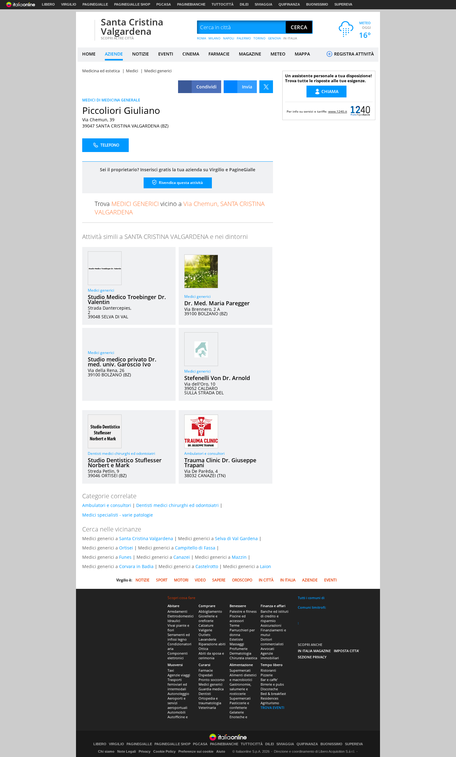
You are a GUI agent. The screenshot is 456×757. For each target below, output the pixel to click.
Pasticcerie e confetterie (239, 705)
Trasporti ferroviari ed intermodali (177, 684)
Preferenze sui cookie (195, 751)
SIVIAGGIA (263, 4)
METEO (277, 54)
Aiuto (220, 751)
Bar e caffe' (269, 679)
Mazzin (239, 557)
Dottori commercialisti (272, 641)
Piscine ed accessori (238, 618)
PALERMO (244, 38)
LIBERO (48, 4)
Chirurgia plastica (243, 658)
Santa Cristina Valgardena (132, 27)
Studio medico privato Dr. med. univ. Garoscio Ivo (122, 362)
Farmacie (206, 670)
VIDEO (200, 580)
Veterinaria (207, 707)
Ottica (203, 648)
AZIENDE (114, 54)
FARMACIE (219, 54)
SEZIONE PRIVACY (312, 657)
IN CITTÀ (266, 580)
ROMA (201, 38)
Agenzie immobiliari (270, 655)
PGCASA (163, 4)
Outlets (204, 634)
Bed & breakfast (273, 693)
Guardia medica (211, 689)
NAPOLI (228, 38)
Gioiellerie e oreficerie (208, 618)
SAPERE (219, 580)
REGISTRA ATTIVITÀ (353, 54)
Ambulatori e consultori (204, 453)
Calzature (206, 625)
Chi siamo (106, 751)
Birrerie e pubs (272, 684)
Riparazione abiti (212, 644)
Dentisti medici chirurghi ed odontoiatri (121, 453)
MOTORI (181, 580)
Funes (125, 557)
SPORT (162, 580)
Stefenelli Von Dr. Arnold (217, 378)
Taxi (171, 670)
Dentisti (205, 693)
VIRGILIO (68, 4)
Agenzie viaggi (179, 675)
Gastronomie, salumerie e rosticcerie (240, 689)
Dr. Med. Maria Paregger (217, 303)
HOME (89, 54)
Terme (234, 625)
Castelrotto (206, 566)
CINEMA (190, 54)
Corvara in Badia (136, 566)
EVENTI (165, 54)
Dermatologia (240, 653)
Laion (265, 566)
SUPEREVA (343, 4)
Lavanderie (207, 639)
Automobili (177, 712)
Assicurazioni (271, 625)
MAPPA (302, 54)
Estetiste (236, 639)
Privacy (144, 751)
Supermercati (240, 670)
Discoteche (269, 689)
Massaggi (237, 644)
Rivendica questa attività (180, 182)
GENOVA (274, 38)
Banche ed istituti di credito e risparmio (274, 616)
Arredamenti (177, 611)
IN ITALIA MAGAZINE (314, 650)
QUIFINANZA (289, 4)
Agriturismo (270, 703)
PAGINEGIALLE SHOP (132, 4)
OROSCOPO (242, 580)
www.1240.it (337, 111)
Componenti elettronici (178, 655)
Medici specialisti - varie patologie (117, 515)
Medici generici (101, 290)
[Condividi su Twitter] (266, 86)
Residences (269, 698)
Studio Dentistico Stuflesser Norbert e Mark (125, 462)
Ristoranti (268, 670)
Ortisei (126, 548)
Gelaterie (237, 712)
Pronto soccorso (212, 679)
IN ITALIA (290, 38)
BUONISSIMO (317, 4)
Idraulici (174, 620)
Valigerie (205, 630)
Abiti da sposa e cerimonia (211, 655)
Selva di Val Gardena (236, 538)
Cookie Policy (164, 751)
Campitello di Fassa (195, 548)
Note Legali (126, 751)
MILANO (214, 38)
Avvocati (267, 648)
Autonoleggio (178, 693)
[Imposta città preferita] (85, 27)
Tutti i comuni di (311, 597)
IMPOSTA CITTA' (346, 650)
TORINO (259, 38)
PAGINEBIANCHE (191, 4)
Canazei (181, 557)
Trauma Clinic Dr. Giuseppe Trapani (220, 462)
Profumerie (239, 648)
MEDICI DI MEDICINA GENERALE (111, 100)
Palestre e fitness (243, 611)
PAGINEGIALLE (95, 4)
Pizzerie (267, 675)
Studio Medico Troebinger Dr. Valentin (127, 299)
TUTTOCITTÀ (223, 4)
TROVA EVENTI (272, 707)
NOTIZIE (140, 54)
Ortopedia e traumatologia (210, 700)
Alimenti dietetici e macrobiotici (243, 677)
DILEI (244, 4)
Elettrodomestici (181, 616)
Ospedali (206, 675)
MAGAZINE (250, 54)
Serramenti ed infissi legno (179, 637)
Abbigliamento (210, 611)
